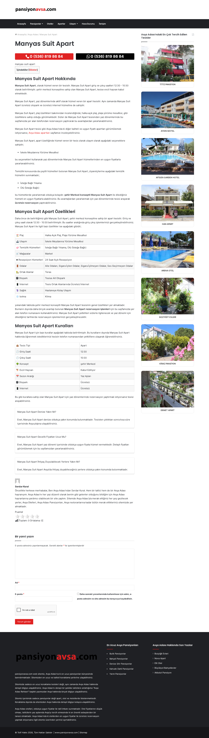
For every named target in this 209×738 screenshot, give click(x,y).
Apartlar (61, 24)
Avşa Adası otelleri (23, 709)
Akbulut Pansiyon (163, 672)
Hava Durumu (88, 24)
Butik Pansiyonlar (118, 653)
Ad (17, 582)
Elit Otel (158, 663)
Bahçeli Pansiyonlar (119, 658)
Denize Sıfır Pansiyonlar (121, 664)
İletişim (102, 24)
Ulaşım (72, 24)
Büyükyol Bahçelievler (165, 668)
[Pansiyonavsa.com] (36, 10)
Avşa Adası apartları (39, 132)
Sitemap (83, 732)
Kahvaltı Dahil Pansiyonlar (122, 669)
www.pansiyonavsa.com (66, 732)
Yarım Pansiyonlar (118, 674)
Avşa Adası (33, 34)
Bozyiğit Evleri (161, 653)
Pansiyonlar (35, 24)
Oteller (50, 24)
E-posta (19, 594)
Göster (33, 69)
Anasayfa (21, 24)
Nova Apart (160, 658)
